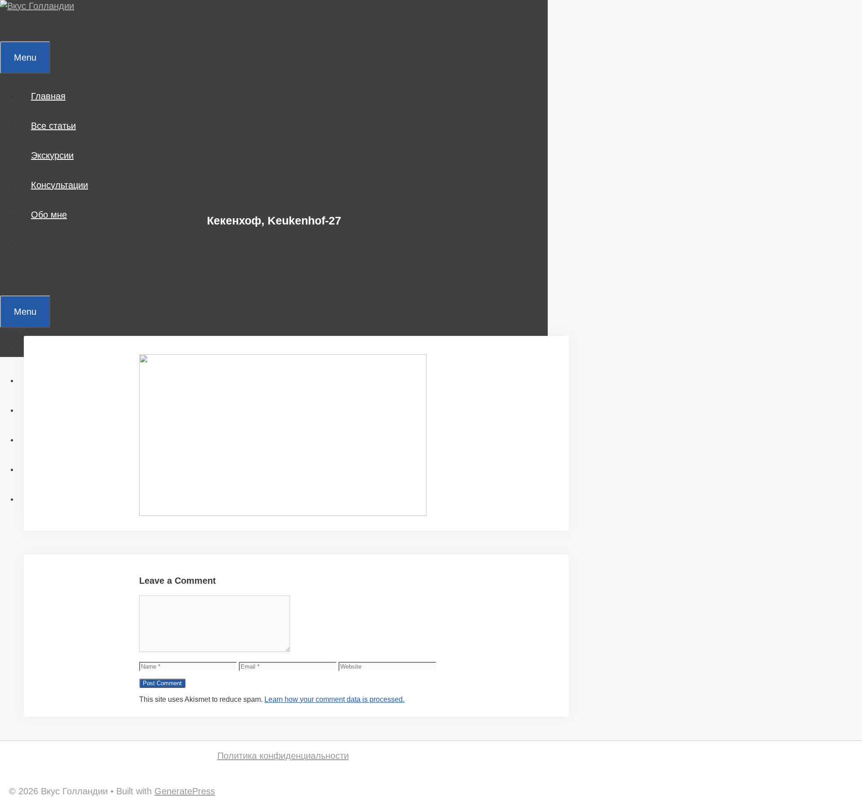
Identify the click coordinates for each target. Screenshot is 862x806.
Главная (48, 96)
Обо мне (49, 215)
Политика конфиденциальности (283, 756)
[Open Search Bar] (13, 26)
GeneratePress (184, 791)
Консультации (59, 185)
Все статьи (53, 126)
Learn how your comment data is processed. (334, 699)
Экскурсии (52, 155)
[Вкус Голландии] (37, 6)
